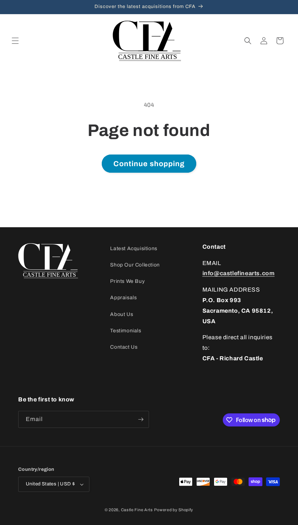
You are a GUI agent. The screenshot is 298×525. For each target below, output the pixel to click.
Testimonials (125, 330)
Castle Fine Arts (137, 510)
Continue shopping (149, 164)
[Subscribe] (141, 419)
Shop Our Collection (135, 265)
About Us (121, 314)
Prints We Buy (127, 281)
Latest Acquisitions (133, 248)
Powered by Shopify (173, 510)
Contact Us (123, 347)
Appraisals (123, 297)
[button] (15, 41)
